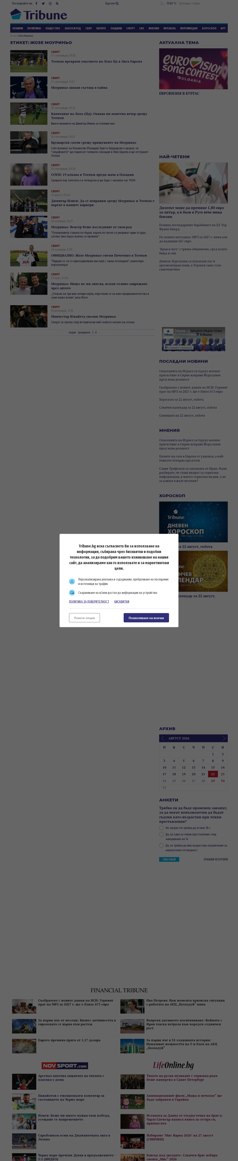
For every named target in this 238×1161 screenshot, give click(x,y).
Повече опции (84, 618)
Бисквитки (121, 602)
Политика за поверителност (89, 602)
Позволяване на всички (146, 618)
